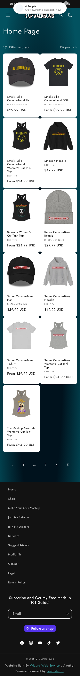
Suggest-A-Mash (18, 545)
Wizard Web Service (45, 665)
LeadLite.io (55, 671)
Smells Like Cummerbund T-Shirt (57, 98)
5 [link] (68, 464)
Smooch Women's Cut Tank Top (19, 234)
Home (12, 489)
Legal (11, 573)
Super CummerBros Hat (20, 298)
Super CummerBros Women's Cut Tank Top (57, 364)
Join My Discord (19, 527)
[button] (8, 14)
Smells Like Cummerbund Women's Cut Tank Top (19, 166)
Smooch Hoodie (55, 161)
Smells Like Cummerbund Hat (19, 98)
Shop (11, 499)
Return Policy (17, 582)
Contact (13, 564)
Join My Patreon (18, 517)
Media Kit (14, 554)
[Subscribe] (67, 614)
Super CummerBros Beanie (57, 234)
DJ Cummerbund (45, 658)
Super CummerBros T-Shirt (20, 362)
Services (13, 536)
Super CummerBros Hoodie (57, 298)
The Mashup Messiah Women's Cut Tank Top (21, 431)
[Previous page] (12, 464)
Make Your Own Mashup (24, 508)
